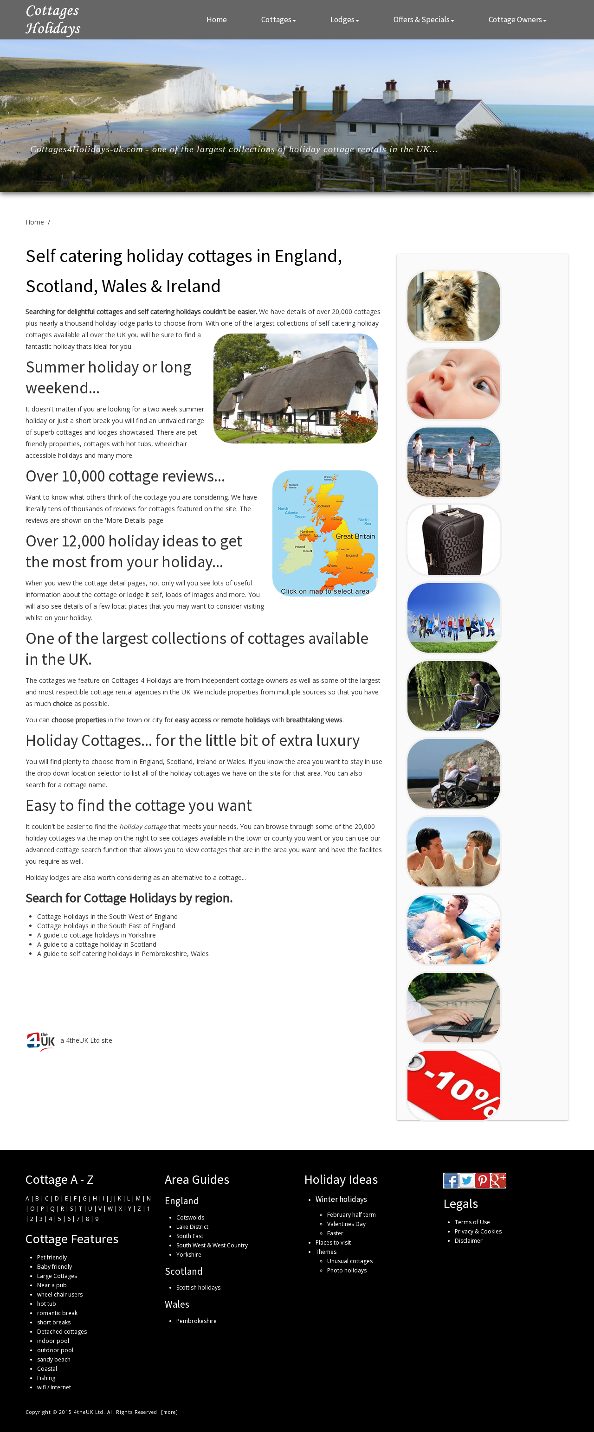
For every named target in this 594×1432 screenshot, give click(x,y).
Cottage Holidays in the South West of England (107, 916)
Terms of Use (472, 1222)
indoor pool (53, 1341)
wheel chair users (60, 1294)
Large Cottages (57, 1276)
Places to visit (333, 1242)
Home (217, 19)
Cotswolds (190, 1217)
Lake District (192, 1227)
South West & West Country (212, 1245)
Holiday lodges (48, 877)
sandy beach (54, 1359)
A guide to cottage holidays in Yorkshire (96, 935)
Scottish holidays (198, 1287)
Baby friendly (54, 1267)
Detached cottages (62, 1332)
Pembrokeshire (196, 1321)
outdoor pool (55, 1350)
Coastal (47, 1369)
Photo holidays (347, 1270)
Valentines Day (346, 1224)
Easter (335, 1233)
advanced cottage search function (77, 849)
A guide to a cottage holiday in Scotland (96, 944)
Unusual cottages (350, 1261)
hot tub (46, 1304)
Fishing (46, 1378)
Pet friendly (52, 1257)
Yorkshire (188, 1255)
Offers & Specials (422, 19)
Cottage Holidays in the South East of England (106, 925)
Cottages (276, 19)
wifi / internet (54, 1387)
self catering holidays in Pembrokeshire (128, 953)
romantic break (57, 1313)
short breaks (54, 1322)
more (169, 1412)
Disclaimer (469, 1241)
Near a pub (52, 1285)
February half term (351, 1215)
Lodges (342, 19)
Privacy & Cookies (478, 1231)
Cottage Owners (515, 19)
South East (189, 1236)
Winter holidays (341, 1199)
